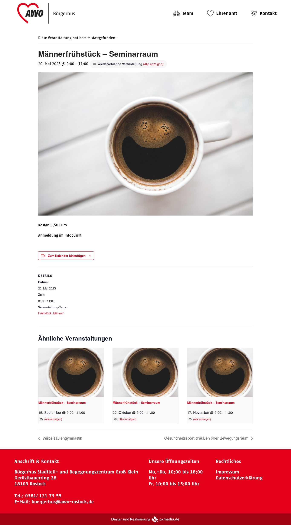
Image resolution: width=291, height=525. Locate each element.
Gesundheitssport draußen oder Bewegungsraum (206, 438)
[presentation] (71, 372)
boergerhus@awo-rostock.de (63, 501)
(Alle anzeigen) (153, 64)
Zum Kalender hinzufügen (67, 255)
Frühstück (45, 313)
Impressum (227, 472)
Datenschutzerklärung (239, 477)
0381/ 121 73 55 (43, 495)
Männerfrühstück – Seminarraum (62, 402)
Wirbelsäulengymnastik (62, 438)
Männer (58, 313)
